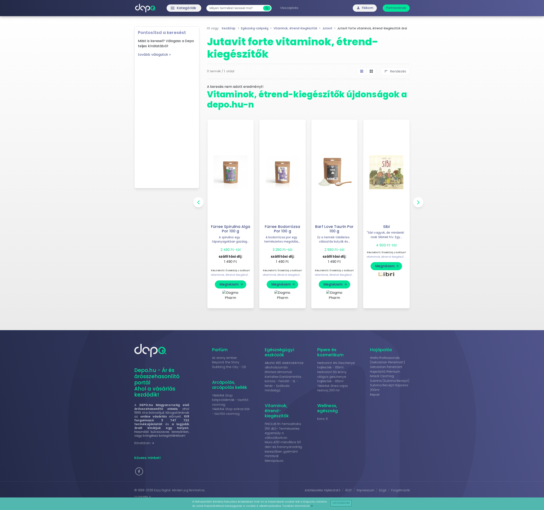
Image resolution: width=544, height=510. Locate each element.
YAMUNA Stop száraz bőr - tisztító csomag (231, 411)
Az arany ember (224, 358)
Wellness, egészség (327, 408)
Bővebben (144, 443)
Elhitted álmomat (278, 372)
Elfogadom (341, 503)
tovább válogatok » (154, 54)
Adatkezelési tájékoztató (322, 490)
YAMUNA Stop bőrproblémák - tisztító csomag (230, 400)
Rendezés (395, 71)
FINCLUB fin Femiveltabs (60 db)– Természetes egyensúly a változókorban (283, 431)
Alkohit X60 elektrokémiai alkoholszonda (284, 365)
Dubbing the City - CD (229, 367)
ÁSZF (348, 490)
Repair (375, 394)
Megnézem (232, 284)
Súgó (382, 490)
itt (312, 506)
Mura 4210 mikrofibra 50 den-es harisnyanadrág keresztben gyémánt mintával (283, 449)
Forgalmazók (400, 490)
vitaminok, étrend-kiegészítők (231, 275)
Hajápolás (381, 350)
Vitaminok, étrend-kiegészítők (277, 411)
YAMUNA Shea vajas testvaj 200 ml (332, 388)
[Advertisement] (167, 121)
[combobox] (235, 8)
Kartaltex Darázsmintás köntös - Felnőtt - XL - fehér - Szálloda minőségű (283, 384)
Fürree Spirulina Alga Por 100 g (230, 229)
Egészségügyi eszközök (279, 352)
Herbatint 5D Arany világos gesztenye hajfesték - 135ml (332, 376)
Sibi (386, 226)
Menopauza (274, 461)
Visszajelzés (289, 8)
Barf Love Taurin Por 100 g (334, 229)
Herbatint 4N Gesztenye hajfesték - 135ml (336, 365)
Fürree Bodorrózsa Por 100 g (282, 229)
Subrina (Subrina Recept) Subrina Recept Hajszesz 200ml (389, 385)
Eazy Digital (162, 490)
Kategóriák (174, 8)
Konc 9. (323, 419)
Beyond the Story (225, 362)
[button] (139, 471)
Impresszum (365, 490)
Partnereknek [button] (396, 8)
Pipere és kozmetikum (330, 352)
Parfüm (220, 350)
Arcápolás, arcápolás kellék (229, 384)
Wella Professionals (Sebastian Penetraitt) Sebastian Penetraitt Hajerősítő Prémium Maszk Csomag (387, 367)
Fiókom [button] (364, 8)
